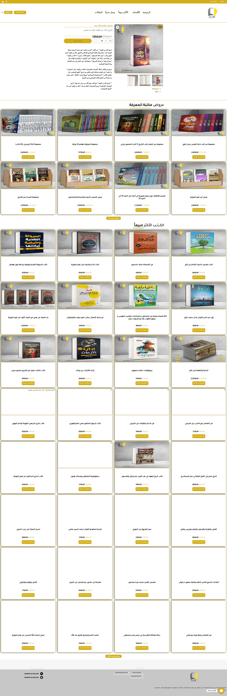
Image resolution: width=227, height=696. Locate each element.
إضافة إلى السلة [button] (198, 157)
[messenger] (2, 1)
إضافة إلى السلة (78, 41)
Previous (155, 89)
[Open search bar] (2, 12)
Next (157, 92)
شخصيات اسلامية (107, 26)
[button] (117, 27)
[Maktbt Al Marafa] (41, 673)
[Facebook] (6, 1)
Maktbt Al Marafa (31, 674)
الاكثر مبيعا (98, 26)
